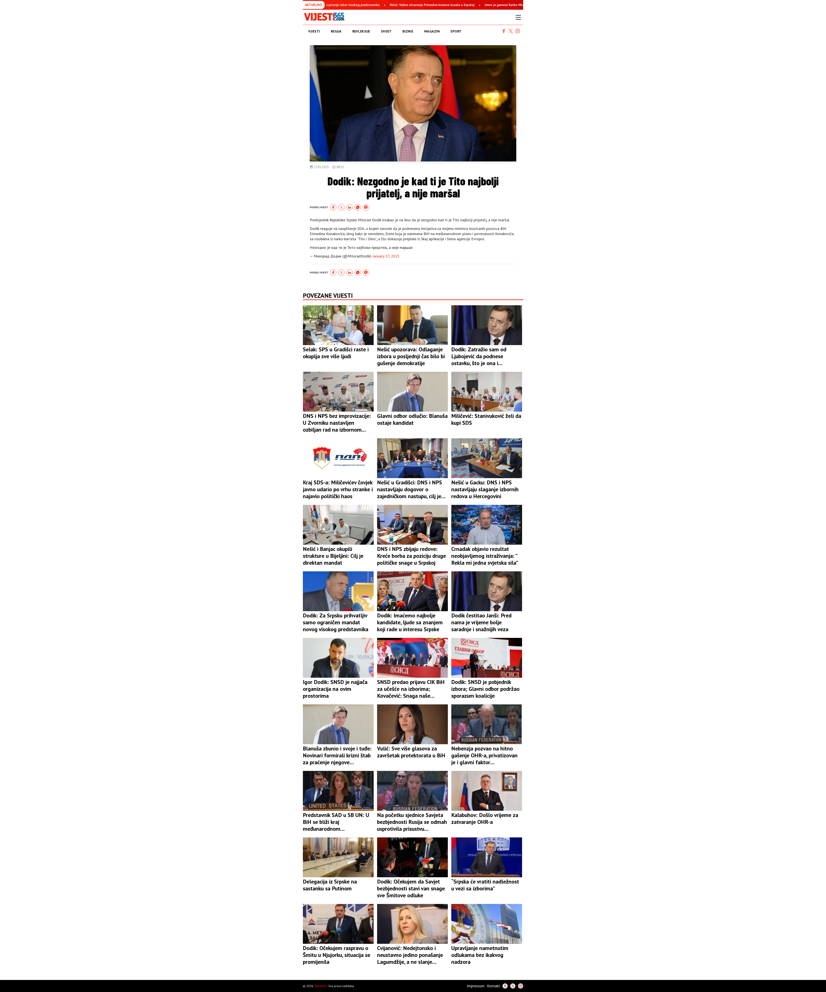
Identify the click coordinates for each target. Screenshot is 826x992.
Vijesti (314, 31)
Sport (456, 31)
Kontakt (493, 985)
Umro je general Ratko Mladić (394, 5)
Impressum (475, 985)
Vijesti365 (320, 986)
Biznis (407, 31)
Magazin (432, 31)
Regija (336, 31)
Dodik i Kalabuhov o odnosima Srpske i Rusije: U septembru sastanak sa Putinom (486, 5)
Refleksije (361, 31)
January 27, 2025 (386, 256)
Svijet (386, 31)
